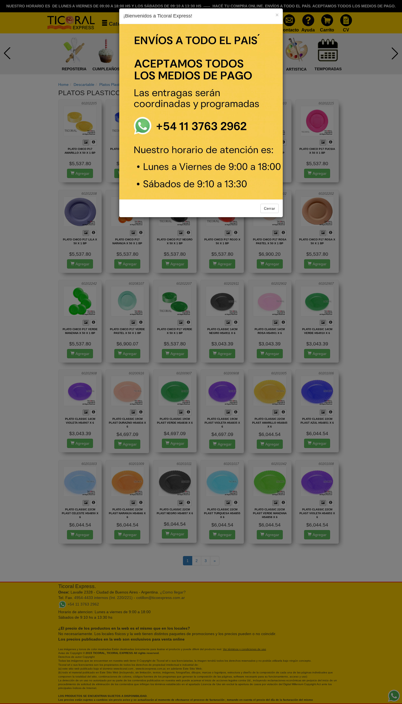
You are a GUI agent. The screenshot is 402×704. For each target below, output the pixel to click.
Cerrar (269, 208)
